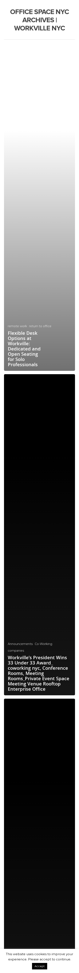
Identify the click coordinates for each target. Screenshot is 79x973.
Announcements (20, 644)
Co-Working (43, 644)
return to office (40, 326)
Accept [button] (40, 966)
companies (16, 651)
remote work (17, 326)
